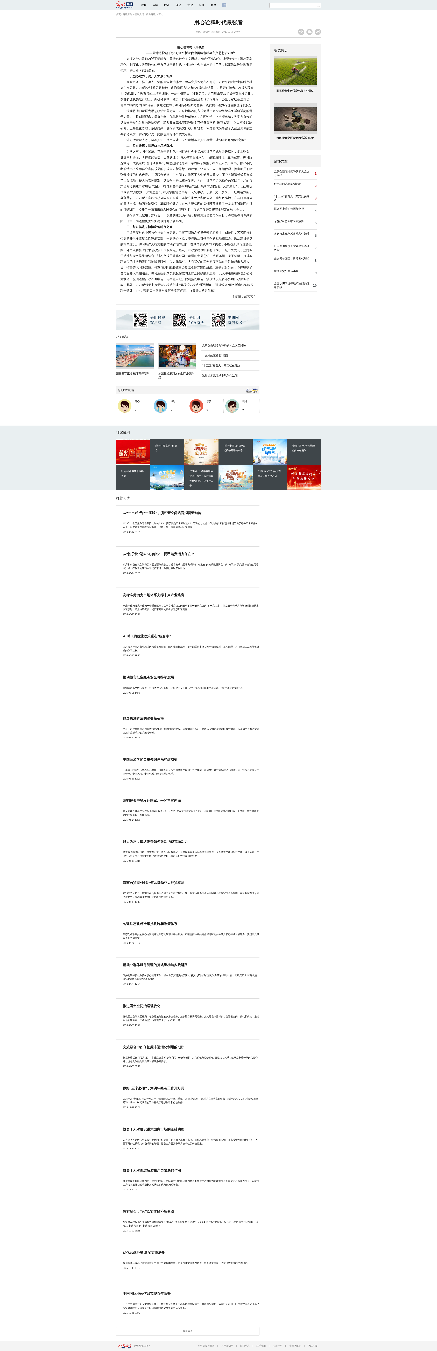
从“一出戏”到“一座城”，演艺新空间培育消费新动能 (162, 513)
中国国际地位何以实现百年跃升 (147, 1293)
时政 (143, 5)
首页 (118, 14)
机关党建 (151, 14)
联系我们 (261, 1346)
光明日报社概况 (206, 1346)
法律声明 (277, 1346)
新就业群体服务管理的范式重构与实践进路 (155, 965)
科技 (202, 5)
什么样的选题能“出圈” (215, 355)
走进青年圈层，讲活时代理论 (291, 258)
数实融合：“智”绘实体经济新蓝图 (148, 1211)
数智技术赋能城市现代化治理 (220, 375)
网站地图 (313, 1346)
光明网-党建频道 (212, 32)
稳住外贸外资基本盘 (286, 271)
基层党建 (139, 14)
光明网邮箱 (295, 1346)
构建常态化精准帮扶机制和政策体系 (150, 924)
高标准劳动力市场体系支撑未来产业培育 (153, 595)
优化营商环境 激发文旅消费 (144, 1252)
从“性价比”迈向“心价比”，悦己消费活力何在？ (159, 554)
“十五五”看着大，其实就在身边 (221, 365)
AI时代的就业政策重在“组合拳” (147, 636)
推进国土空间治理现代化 (141, 1006)
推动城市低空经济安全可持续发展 (148, 677)
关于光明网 (227, 1346)
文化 (190, 5)
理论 (178, 5)
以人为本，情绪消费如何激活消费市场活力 (155, 841)
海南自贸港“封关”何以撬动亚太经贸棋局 (153, 883)
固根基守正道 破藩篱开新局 (133, 373)
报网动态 (245, 1346)
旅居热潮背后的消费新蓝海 (143, 718)
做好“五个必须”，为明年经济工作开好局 (153, 1088)
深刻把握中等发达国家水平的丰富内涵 (152, 800)
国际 (155, 5)
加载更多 (188, 1331)
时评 (167, 5)
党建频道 (127, 14)
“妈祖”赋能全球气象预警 (289, 221)
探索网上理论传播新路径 (289, 208)
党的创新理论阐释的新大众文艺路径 (224, 345)
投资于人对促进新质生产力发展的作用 (152, 1170)
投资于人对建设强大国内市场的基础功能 (153, 1129)
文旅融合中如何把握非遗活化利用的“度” (153, 1047)
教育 (213, 5)
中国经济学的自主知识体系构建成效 (150, 759)
